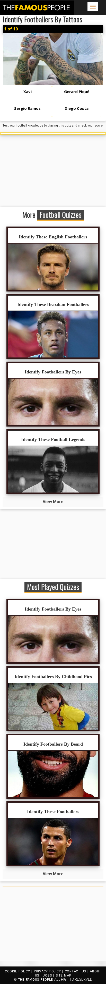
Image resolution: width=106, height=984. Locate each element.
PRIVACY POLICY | (49, 971)
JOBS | (49, 975)
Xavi (27, 91)
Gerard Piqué (76, 91)
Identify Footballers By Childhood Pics (53, 676)
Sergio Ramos (27, 108)
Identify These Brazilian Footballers (53, 304)
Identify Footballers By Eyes (53, 371)
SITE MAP (63, 975)
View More (53, 501)
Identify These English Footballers (53, 236)
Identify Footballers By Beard (53, 744)
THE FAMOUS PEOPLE (35, 979)
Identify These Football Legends (53, 439)
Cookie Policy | (19, 971)
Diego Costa (77, 108)
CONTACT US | (77, 971)
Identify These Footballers (53, 811)
